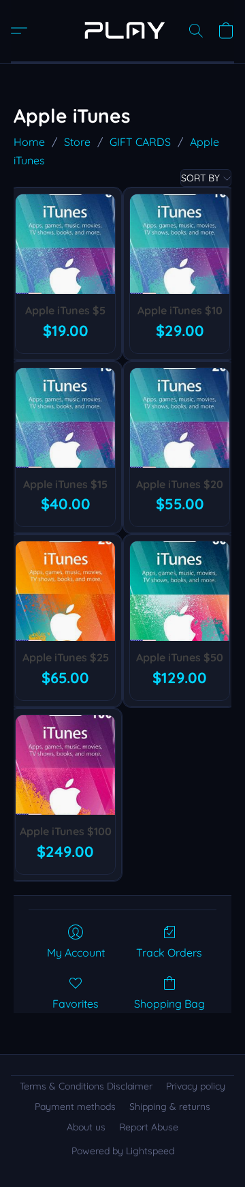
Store (77, 142)
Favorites (75, 1003)
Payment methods (75, 1106)
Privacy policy (195, 1086)
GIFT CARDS (140, 142)
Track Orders (169, 952)
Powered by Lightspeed (122, 1151)
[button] (122, 30)
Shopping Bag (169, 1003)
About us (86, 1127)
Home (29, 142)
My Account (76, 952)
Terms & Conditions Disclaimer (86, 1086)
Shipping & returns (169, 1106)
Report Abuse (148, 1127)
